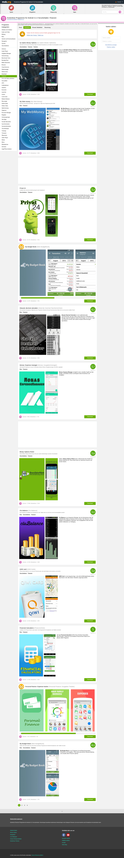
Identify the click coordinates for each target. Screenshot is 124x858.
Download (4, 74)
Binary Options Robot (27, 452)
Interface (4, 87)
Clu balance (24, 510)
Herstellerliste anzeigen (111, 44)
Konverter (4, 89)
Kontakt (63, 842)
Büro (3, 36)
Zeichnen (4, 146)
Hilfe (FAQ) (64, 844)
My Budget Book (37, 247)
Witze (3, 142)
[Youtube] (68, 836)
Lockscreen (4, 96)
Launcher (4, 92)
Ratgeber (4, 115)
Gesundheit (4, 80)
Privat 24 (23, 188)
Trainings (4, 130)
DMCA (41, 855)
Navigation (4, 41)
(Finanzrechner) (39, 628)
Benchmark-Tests (6, 58)
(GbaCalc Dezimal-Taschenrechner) (50, 308)
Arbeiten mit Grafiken (7, 29)
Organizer (4, 110)
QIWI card (23, 569)
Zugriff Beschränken (7, 149)
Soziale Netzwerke (6, 121)
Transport (4, 133)
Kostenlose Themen (14, 841)
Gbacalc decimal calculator (29, 308)
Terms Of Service (35, 855)
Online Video (5, 105)
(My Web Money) (36, 101)
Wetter (3, 140)
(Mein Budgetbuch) (37, 744)
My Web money (25, 101)
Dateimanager (5, 69)
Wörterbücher (5, 144)
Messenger (4, 101)
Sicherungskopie (6, 117)
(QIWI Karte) (30, 569)
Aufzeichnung (5, 55)
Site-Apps (4, 119)
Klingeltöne (12, 834)
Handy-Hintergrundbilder (16, 838)
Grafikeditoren (5, 85)
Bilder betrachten (6, 62)
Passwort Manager (6, 112)
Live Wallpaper (13, 836)
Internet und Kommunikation (8, 39)
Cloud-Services (5, 67)
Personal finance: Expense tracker (50, 686)
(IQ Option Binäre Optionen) (46, 43)
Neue (20, 27)
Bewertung (47, 27)
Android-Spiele (13, 830)
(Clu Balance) (32, 510)
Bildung (3, 34)
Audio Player (5, 51)
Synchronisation (6, 124)
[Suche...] (120, 12)
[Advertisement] (9, 179)
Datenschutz (5, 71)
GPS (3, 83)
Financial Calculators (27, 628)
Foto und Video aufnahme (8, 78)
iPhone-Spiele (13, 832)
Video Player (5, 137)
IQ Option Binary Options (28, 43)
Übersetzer (4, 135)
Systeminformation (6, 126)
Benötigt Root (5, 60)
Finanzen (4, 76)
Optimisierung (5, 108)
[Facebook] (64, 836)
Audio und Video (6, 32)
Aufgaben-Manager (6, 53)
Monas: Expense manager (28, 365)
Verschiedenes (5, 45)
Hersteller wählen (66, 838)
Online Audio (5, 103)
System (3, 43)
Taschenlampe (5, 128)
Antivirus (4, 49)
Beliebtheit (27, 27)
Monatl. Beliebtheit (37, 27)
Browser (4, 64)
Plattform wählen (111, 47)
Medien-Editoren (6, 99)
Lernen (3, 94)
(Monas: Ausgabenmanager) (47, 365)
